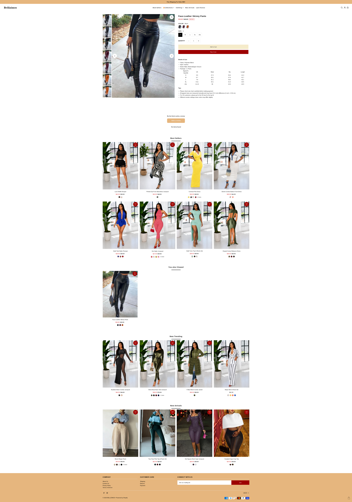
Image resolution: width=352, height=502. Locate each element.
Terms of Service (107, 487)
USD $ (245, 493)
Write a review (176, 120)
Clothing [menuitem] (179, 8)
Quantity (181, 41)
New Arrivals (176, 406)
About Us (105, 481)
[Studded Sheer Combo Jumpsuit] (120, 364)
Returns (142, 483)
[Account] (345, 7)
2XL (200, 34)
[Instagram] (107, 493)
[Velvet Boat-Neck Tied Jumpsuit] (157, 364)
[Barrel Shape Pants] (120, 433)
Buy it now (213, 52)
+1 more (162, 395)
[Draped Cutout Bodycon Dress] (231, 225)
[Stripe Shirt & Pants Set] (231, 364)
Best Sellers (176, 138)
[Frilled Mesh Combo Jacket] (194, 364)
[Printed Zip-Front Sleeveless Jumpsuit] (157, 165)
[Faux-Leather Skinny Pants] (120, 294)
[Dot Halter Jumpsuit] (157, 225)
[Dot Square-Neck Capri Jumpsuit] (194, 433)
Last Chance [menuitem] (200, 8)
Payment (142, 485)
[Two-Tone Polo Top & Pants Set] (157, 433)
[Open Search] (342, 7)
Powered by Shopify (122, 497)
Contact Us (106, 483)
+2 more (199, 197)
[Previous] (115, 56)
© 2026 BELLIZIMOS (109, 497)
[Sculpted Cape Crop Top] (231, 433)
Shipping (142, 481)
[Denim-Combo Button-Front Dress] (231, 165)
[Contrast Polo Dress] (194, 165)
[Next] (172, 56)
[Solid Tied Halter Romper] (120, 225)
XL (195, 34)
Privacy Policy (107, 485)
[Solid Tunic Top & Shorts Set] (194, 225)
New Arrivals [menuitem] (189, 8)
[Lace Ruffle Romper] (120, 165)
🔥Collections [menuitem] (168, 8)
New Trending (176, 336)
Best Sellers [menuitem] (157, 8)
